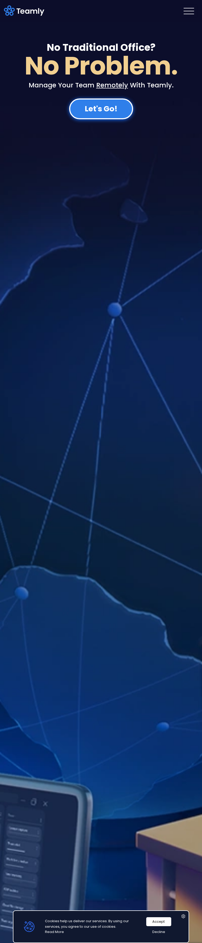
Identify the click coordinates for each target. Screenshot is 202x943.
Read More (54, 931)
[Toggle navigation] (189, 11)
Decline (158, 931)
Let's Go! (101, 108)
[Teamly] (25, 10)
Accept (158, 921)
